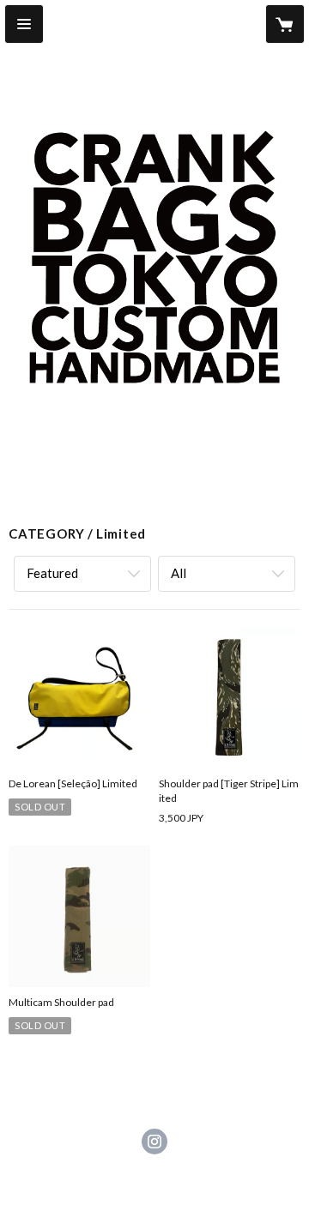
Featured (52, 573)
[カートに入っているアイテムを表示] (285, 24)
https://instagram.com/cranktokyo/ (154, 1141)
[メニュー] (24, 24)
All (178, 573)
